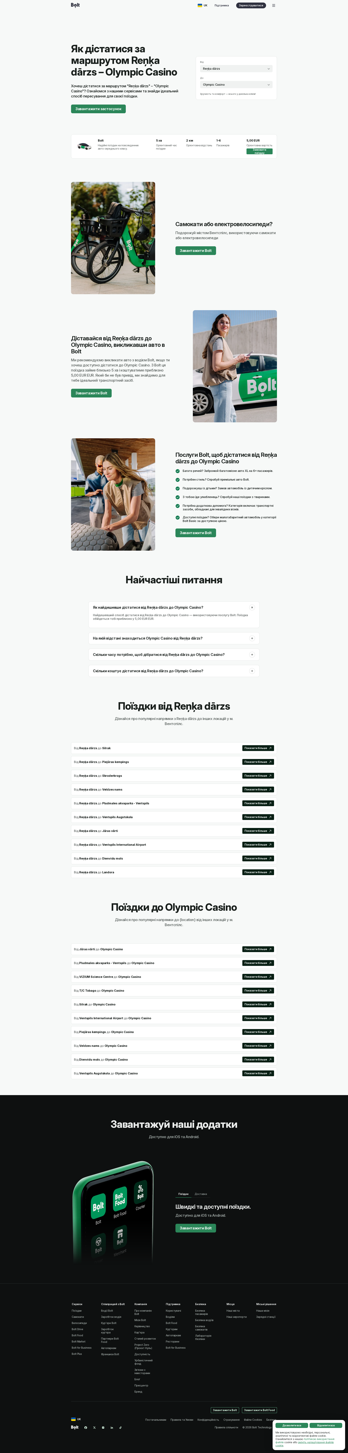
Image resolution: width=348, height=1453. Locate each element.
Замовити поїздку (259, 151)
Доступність (142, 1354)
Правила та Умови (182, 1419)
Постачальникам (155, 1419)
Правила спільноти (226, 1427)
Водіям (170, 1316)
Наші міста (233, 1310)
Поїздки (77, 1310)
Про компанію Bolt (143, 1312)
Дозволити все (292, 1425)
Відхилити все (326, 1425)
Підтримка (222, 5)
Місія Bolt (140, 1320)
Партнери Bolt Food (110, 1340)
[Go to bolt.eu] (75, 5)
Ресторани (172, 1341)
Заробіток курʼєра (107, 1331)
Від (202, 62)
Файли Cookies (253, 1419)
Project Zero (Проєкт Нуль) (143, 1346)
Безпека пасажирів (201, 1312)
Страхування (231, 1419)
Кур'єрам (171, 1329)
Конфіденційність (208, 1419)
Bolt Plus (77, 1353)
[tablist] (192, 1194)
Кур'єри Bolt (108, 1323)
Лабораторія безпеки (203, 1337)
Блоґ (137, 1379)
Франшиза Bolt (110, 1354)
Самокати (78, 1316)
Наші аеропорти (237, 1316)
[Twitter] (94, 1427)
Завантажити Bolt (196, 250)
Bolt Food (77, 1335)
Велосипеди (79, 1323)
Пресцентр (141, 1385)
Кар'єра (139, 1332)
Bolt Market (78, 1341)
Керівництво (142, 1326)
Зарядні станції (266, 1316)
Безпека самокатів (201, 1328)
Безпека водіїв (204, 1320)
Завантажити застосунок (98, 109)
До (202, 78)
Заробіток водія (111, 1316)
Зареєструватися (251, 5)
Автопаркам (108, 1348)
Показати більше (256, 748)
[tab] (183, 1194)
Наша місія (262, 1310)
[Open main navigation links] (273, 5)
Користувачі (173, 1310)
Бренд (138, 1391)
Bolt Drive (77, 1329)
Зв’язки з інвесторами (142, 1371)
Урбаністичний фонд (143, 1362)
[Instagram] (103, 1427)
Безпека (271, 1419)
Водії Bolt (107, 1310)
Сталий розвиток (145, 1338)
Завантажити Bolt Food (259, 1410)
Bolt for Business (82, 1347)
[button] (252, 607)
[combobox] (236, 68)
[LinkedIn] (112, 1427)
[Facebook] (86, 1427)
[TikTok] (120, 1427)
